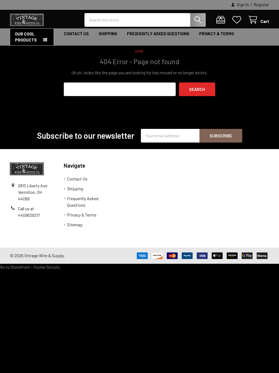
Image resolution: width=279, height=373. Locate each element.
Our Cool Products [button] (26, 37)
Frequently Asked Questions (158, 33)
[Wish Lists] (238, 20)
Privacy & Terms (216, 33)
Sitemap (75, 224)
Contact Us (76, 33)
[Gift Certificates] (222, 20)
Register (261, 4)
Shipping (108, 33)
